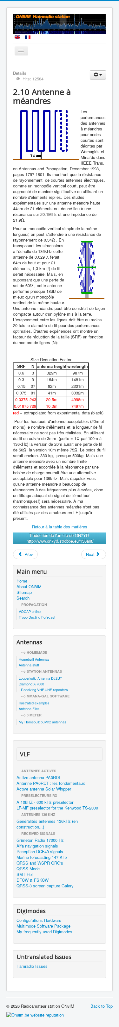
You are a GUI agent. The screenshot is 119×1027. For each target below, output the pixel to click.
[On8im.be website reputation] (35, 1014)
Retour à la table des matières (59, 527)
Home (22, 581)
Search (23, 598)
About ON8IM (29, 586)
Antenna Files (29, 708)
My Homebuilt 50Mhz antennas (42, 721)
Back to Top (101, 1006)
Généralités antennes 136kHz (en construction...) (47, 824)
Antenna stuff (29, 664)
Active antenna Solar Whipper (44, 789)
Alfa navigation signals (37, 846)
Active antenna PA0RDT (39, 777)
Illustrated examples (34, 702)
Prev (28, 554)
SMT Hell (25, 874)
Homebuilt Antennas (34, 659)
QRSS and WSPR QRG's (40, 863)
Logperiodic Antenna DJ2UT (40, 678)
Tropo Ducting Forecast (37, 617)
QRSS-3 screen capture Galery (45, 886)
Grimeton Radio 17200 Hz (40, 840)
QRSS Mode (28, 869)
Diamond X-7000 (31, 683)
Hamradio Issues (32, 966)
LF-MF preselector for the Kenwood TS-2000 (57, 808)
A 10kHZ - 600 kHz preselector (45, 802)
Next (91, 554)
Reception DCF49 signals (40, 851)
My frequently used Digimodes (44, 932)
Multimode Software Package (43, 926)
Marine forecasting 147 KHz (42, 857)
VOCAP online (30, 611)
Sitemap (24, 592)
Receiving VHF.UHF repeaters (44, 689)
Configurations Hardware (39, 920)
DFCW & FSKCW (33, 880)
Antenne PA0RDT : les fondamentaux (51, 783)
